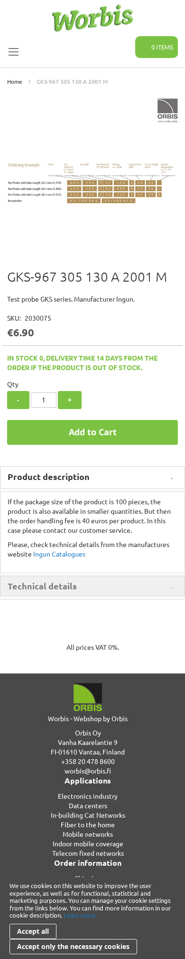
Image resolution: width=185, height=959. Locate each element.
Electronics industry (88, 796)
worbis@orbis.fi (88, 770)
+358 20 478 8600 (88, 761)
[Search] (122, 41)
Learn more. (80, 915)
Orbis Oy (88, 732)
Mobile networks (88, 834)
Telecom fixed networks (88, 853)
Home (14, 81)
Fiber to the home (88, 824)
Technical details (42, 585)
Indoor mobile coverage (88, 843)
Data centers (88, 805)
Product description (49, 476)
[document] (92, 918)
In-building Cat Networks (88, 815)
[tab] (92, 477)
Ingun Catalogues (59, 553)
